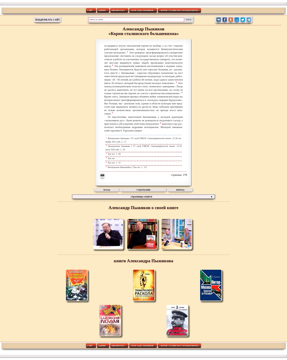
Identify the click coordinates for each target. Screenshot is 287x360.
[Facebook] (224, 19)
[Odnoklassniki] (230, 19)
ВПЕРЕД (180, 190)
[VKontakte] (218, 19)
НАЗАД (106, 190)
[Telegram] (248, 19)
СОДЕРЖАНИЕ (143, 190)
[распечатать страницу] (102, 175)
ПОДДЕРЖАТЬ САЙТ (47, 19)
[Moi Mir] (236, 19)
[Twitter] (242, 19)
